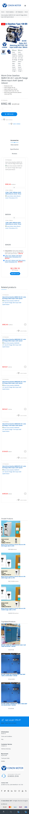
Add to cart (10, 114)
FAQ (2, 739)
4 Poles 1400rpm (9, 190)
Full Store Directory (6, 749)
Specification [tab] (14, 149)
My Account (4, 755)
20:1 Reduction (19, 12)
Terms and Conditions (6, 736)
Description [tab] (14, 145)
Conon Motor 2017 (7, 800)
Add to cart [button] (25, 324)
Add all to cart (15, 273)
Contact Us (4, 746)
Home (2, 12)
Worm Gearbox (10, 12)
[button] (26, 23)
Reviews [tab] (14, 153)
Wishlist (3, 761)
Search (11, 811)
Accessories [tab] (14, 140)
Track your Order (5, 758)
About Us (3, 733)
